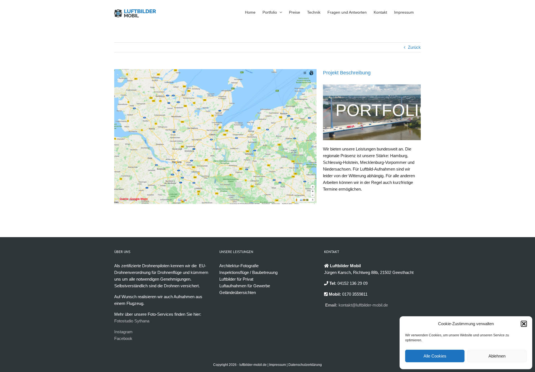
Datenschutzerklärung (305, 365)
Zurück (414, 47)
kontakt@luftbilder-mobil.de (363, 305)
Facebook (123, 338)
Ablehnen (496, 356)
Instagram (123, 331)
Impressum (277, 365)
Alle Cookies (435, 356)
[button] (524, 324)
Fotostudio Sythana (131, 320)
